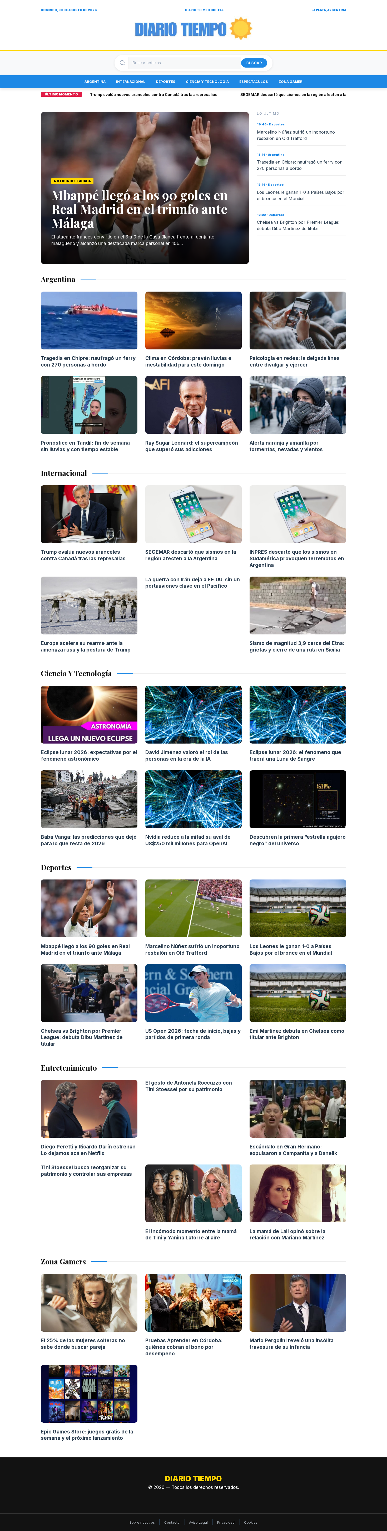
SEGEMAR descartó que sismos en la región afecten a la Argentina (267, 94)
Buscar (254, 63)
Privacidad (226, 1522)
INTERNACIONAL (130, 81)
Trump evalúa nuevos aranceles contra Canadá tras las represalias (117, 94)
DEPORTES (165, 81)
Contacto (172, 1522)
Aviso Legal (198, 1522)
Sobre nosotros (142, 1522)
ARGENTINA (95, 81)
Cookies (250, 1522)
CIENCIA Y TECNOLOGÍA (207, 81)
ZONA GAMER (290, 81)
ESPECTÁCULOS (253, 81)
